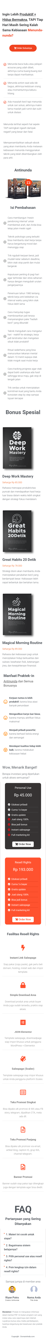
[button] (23, 844)
